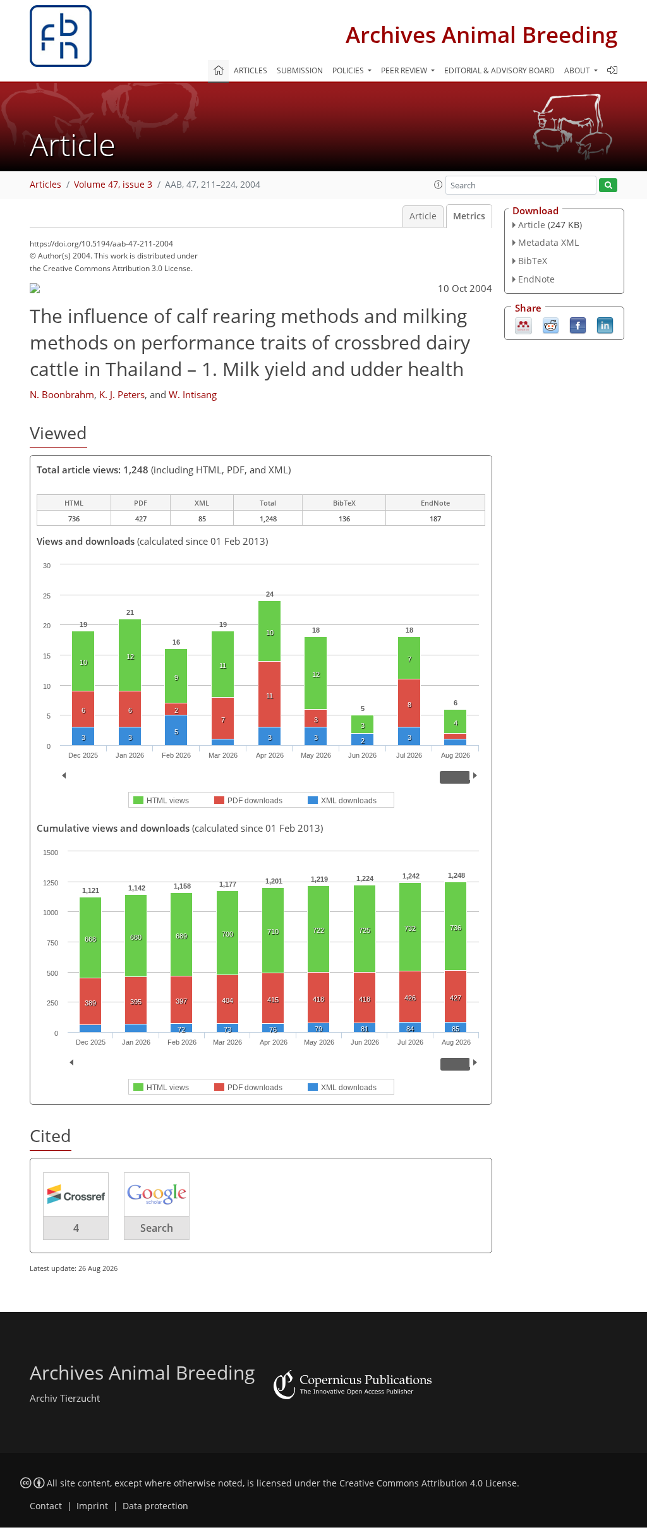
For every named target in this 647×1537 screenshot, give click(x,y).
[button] (438, 184)
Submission (300, 70)
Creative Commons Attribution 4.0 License (428, 1483)
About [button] (578, 70)
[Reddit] (550, 324)
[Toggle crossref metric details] (76, 1194)
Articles (250, 70)
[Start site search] (608, 185)
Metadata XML (548, 242)
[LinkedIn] (605, 324)
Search (156, 1228)
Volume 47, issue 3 (113, 184)
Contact (46, 1506)
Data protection (155, 1506)
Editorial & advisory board (499, 70)
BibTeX (532, 261)
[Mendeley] (523, 324)
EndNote (536, 279)
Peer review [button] (405, 70)
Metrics (469, 216)
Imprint (92, 1506)
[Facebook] (577, 324)
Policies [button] (349, 70)
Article (423, 216)
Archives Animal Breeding (481, 34)
